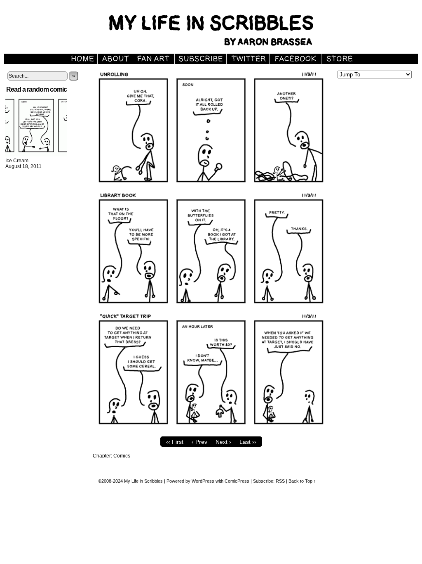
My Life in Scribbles (143, 481)
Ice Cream (16, 161)
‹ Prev (199, 441)
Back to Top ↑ (302, 481)
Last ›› (247, 441)
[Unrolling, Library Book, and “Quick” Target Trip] (211, 430)
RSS (280, 481)
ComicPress (237, 481)
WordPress (203, 481)
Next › (223, 441)
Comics (121, 456)
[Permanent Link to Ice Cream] (36, 155)
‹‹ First (174, 441)
